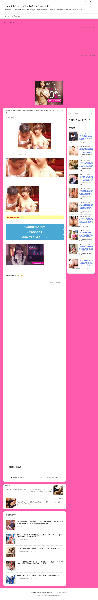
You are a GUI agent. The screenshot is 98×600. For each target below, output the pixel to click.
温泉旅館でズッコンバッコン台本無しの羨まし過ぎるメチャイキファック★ (38, 575)
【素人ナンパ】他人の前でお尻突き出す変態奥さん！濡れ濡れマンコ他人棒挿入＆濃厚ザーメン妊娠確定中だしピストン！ (86, 206)
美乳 (53, 478)
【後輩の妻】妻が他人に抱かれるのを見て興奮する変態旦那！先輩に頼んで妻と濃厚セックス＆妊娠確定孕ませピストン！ (86, 192)
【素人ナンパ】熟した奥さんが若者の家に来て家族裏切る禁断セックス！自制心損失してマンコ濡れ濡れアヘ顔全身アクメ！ (86, 235)
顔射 (60, 478)
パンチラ (37, 478)
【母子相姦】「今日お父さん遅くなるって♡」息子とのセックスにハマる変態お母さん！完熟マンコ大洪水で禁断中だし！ (86, 178)
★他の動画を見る (34, 232)
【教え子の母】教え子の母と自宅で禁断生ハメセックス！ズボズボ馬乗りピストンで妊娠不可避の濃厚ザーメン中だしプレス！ (86, 263)
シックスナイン (30, 478)
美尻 (57, 478)
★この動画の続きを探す (34, 227)
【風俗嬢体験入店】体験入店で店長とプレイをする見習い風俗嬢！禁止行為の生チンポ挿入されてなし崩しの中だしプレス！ (86, 249)
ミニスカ (43, 478)
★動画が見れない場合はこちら (34, 237)
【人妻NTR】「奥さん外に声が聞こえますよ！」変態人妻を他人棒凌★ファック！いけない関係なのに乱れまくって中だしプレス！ (86, 221)
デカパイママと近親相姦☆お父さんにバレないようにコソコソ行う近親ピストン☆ (40, 548)
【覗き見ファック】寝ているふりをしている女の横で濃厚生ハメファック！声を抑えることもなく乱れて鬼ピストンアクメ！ (86, 164)
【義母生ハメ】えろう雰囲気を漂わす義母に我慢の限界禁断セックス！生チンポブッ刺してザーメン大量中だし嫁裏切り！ (86, 150)
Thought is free (57, 595)
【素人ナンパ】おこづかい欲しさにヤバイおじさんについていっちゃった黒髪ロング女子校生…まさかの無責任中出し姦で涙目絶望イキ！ (86, 136)
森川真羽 (12, 22)
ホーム (6, 22)
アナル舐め (22, 478)
